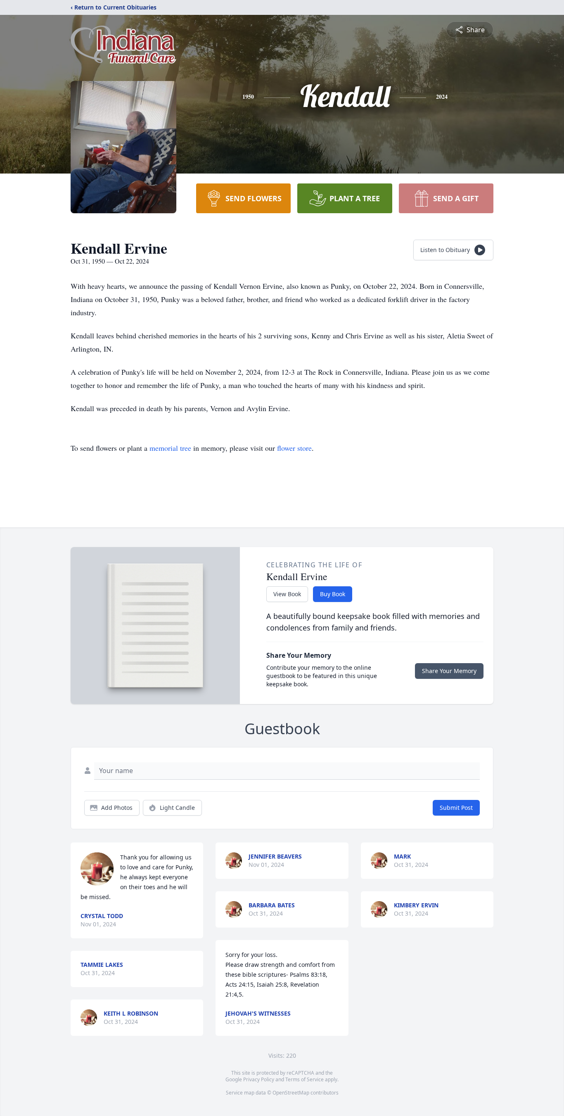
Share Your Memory (449, 671)
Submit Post (456, 807)
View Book (287, 594)
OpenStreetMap (291, 1092)
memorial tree (170, 448)
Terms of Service (304, 1079)
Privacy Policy (258, 1079)
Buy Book (332, 594)
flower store (294, 448)
